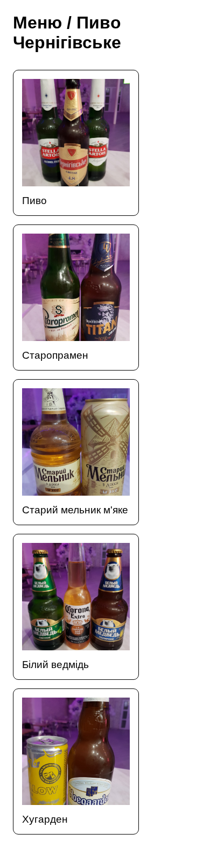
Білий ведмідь (55, 664)
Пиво (34, 200)
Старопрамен (55, 355)
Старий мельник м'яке (75, 510)
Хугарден (45, 819)
